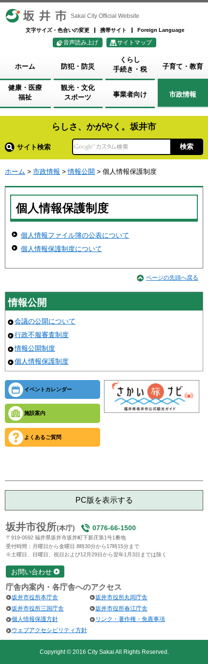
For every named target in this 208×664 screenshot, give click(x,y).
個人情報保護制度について (61, 249)
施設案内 (34, 413)
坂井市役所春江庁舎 (121, 608)
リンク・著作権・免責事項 (130, 619)
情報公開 (81, 171)
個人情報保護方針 (35, 619)
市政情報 (46, 171)
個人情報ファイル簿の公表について (75, 235)
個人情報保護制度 (42, 361)
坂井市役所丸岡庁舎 (121, 597)
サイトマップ (134, 42)
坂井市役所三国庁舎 (38, 608)
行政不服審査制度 (42, 335)
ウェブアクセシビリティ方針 (49, 630)
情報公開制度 (35, 348)
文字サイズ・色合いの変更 (57, 30)
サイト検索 (34, 147)
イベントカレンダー (48, 389)
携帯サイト (113, 30)
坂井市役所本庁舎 (35, 597)
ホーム (15, 171)
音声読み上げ (80, 42)
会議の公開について (45, 321)
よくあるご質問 (42, 437)
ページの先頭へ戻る (172, 277)
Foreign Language (160, 30)
